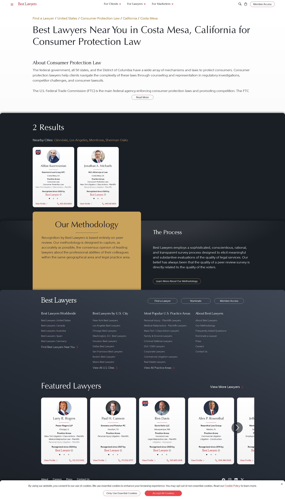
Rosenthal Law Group (211, 425)
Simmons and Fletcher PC (113, 425)
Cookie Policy (232, 485)
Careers (199, 346)
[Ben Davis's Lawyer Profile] (162, 412)
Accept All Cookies (163, 493)
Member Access (229, 300)
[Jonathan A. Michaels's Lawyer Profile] (98, 160)
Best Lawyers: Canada (53, 325)
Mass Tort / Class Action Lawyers (161, 330)
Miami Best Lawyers (103, 361)
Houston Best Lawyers (105, 341)
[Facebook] (223, 479)
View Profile (40, 203)
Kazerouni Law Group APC (53, 172)
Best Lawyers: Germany (54, 341)
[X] (242, 479)
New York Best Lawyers (105, 320)
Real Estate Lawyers (155, 361)
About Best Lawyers (206, 320)
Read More (142, 97)
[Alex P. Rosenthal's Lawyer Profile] (211, 412)
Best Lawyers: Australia (53, 330)
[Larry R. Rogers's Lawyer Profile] (64, 412)
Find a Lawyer (43, 18)
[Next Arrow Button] (237, 427)
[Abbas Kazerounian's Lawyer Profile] (53, 160)
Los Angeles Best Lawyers (106, 325)
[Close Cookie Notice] (281, 483)
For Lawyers (135, 4)
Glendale (61, 140)
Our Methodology (205, 325)
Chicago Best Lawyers (105, 330)
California (130, 18)
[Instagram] (229, 479)
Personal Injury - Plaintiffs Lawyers (162, 320)
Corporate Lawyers (154, 351)
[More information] (60, 194)
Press (198, 341)
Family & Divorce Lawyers (158, 336)
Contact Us (201, 351)
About (44, 479)
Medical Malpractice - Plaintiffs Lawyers (165, 325)
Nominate (195, 300)
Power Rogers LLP (64, 425)
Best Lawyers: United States (56, 320)
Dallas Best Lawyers (103, 346)
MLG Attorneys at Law (97, 172)
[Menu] (12, 4)
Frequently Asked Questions (210, 330)
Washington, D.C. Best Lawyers (109, 336)
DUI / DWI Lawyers (154, 346)
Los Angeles (78, 140)
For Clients (111, 4)
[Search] (240, 4)
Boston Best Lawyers (104, 356)
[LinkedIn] (236, 479)
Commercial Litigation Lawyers (161, 356)
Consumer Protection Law (100, 18)
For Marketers (161, 4)
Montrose (96, 140)
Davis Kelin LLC (162, 425)
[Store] (245, 4)
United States (67, 18)
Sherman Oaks (117, 140)
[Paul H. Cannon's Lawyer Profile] (113, 412)
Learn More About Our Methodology (177, 281)
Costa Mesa (149, 18)
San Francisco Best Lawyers (108, 351)
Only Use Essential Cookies (121, 493)
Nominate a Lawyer (206, 336)
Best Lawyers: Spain (51, 336)
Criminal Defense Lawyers (158, 341)
